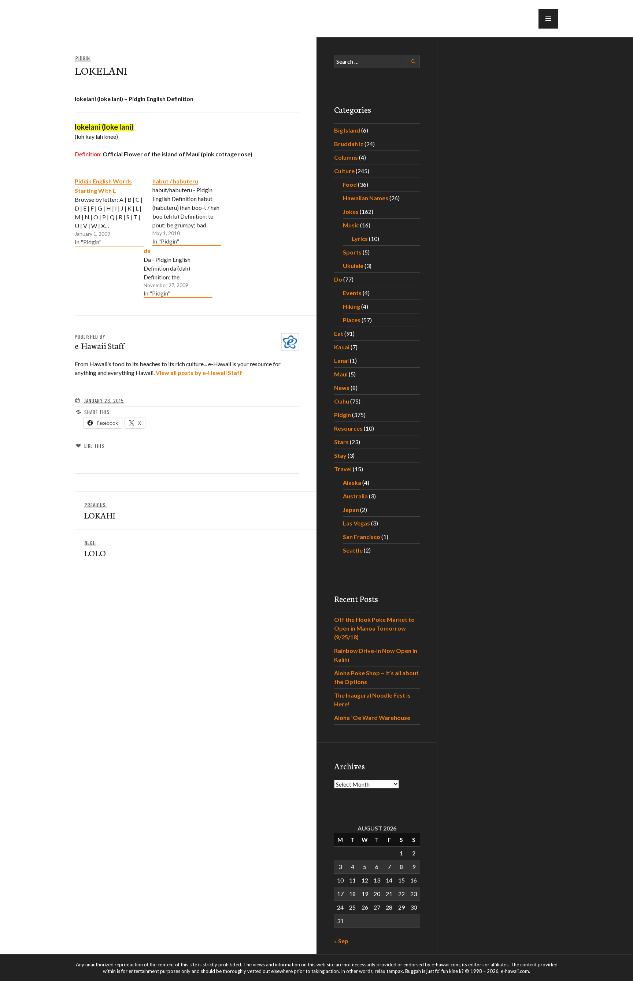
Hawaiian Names (365, 197)
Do (338, 279)
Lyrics (360, 238)
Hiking (351, 306)
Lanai (341, 360)
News (341, 387)
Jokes (351, 211)
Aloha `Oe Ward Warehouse (372, 717)
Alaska (352, 482)
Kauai (341, 346)
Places (351, 319)
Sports (352, 252)
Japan (351, 509)
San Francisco (361, 536)
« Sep (341, 940)
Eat (338, 333)
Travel (343, 468)
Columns (346, 157)
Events (352, 292)
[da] (178, 272)
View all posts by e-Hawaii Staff (199, 372)
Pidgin (82, 58)
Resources (348, 428)
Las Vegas (356, 523)
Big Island (347, 130)
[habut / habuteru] (186, 211)
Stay (340, 455)
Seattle (353, 550)
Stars (341, 441)
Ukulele (353, 265)
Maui (341, 374)
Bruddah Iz (348, 143)
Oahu (341, 401)
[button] (548, 19)
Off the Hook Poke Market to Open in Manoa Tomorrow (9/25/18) (374, 628)
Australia (355, 496)
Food (350, 184)
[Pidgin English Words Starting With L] (109, 211)
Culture (344, 170)
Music (351, 225)
